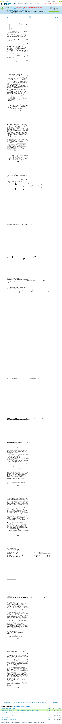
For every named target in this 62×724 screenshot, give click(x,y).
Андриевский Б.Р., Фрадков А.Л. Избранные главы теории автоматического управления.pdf (20, 710)
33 (38, 17)
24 (19, 17)
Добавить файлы (39, 3)
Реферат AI (48, 3)
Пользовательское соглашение (26, 722)
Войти (2, 1)
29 (30, 17)
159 (47, 708)
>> (61, 17)
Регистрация (7, 1)
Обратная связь (7, 722)
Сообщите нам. (39, 7)
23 (16, 17)
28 (27, 17)
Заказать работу (57, 3)
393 (47, 712)
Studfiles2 (12, 7)
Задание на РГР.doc (6, 717)
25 (21, 17)
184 (47, 710)
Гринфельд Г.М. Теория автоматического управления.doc (13, 712)
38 (49, 17)
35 (43, 17)
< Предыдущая (6, 17)
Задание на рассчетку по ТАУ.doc (8, 715)
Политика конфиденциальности (38, 722)
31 (34, 17)
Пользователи (29, 3)
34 (40, 17)
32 (36, 17)
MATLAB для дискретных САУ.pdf (8, 708)
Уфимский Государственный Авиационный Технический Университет (25, 8)
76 (47, 719)
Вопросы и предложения (15, 722)
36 (45, 17)
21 (12, 17)
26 (23, 17)
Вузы (15, 3)
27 (25, 17)
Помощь (2, 722)
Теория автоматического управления (18, 10)
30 (32, 17)
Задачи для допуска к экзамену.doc (9, 719)
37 (47, 17)
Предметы (20, 3)
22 (14, 17)
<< (1, 17)
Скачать (54, 11)
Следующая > (56, 17)
